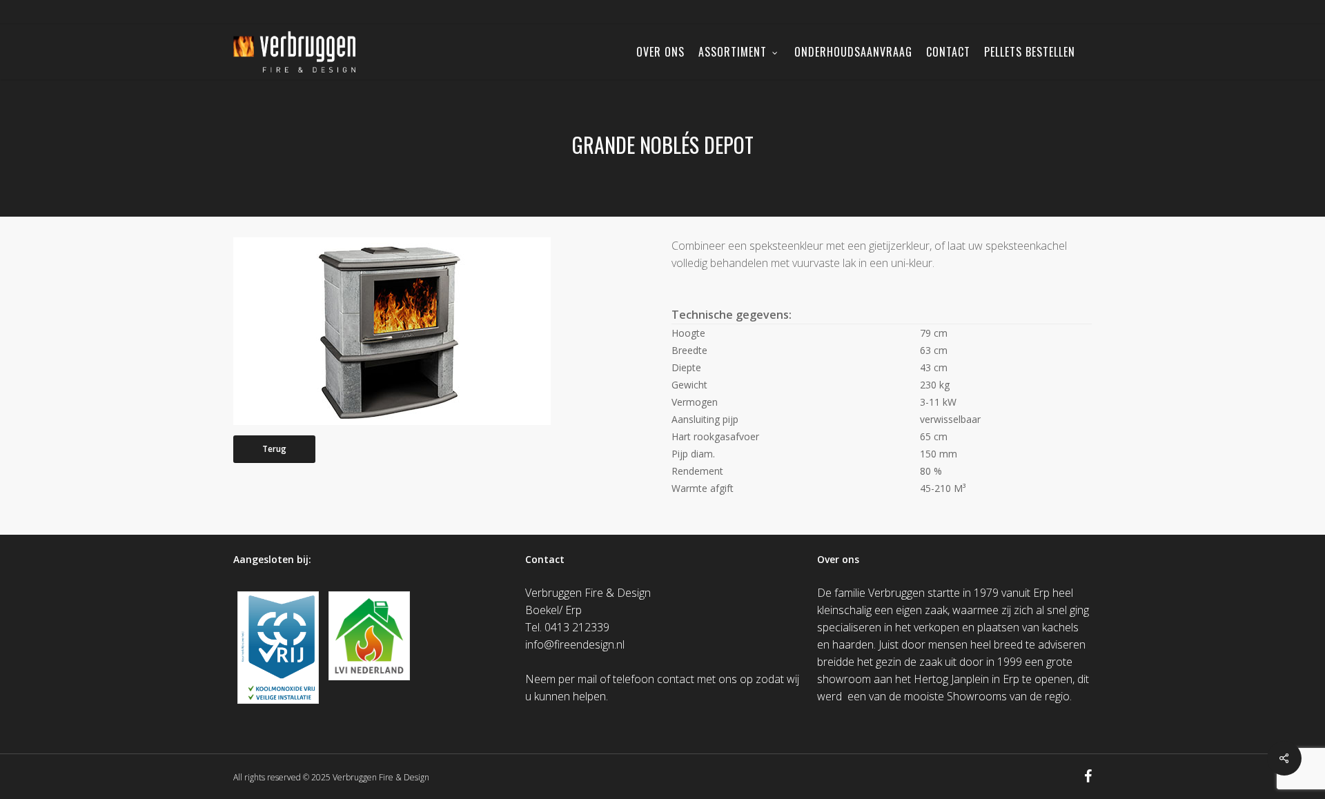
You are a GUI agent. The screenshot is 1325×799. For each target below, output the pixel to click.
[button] (274, 449)
